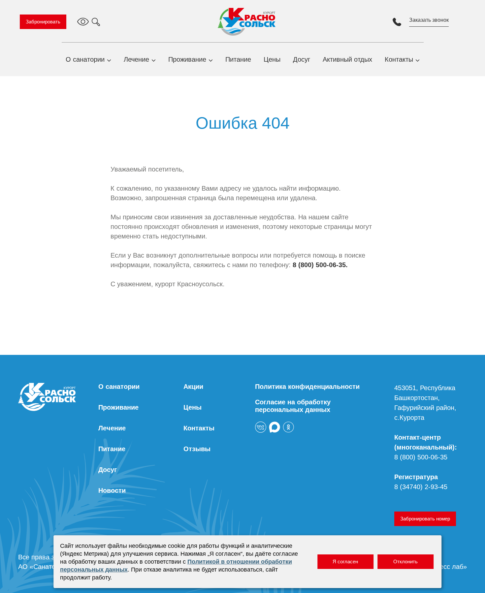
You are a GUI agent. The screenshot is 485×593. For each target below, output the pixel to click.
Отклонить (405, 561)
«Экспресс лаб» (442, 566)
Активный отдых (347, 59)
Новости (112, 490)
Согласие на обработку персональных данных (293, 405)
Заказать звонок (429, 20)
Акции (193, 386)
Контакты (399, 59)
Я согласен (345, 561)
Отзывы (196, 449)
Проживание (187, 59)
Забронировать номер (425, 518)
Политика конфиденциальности (307, 386)
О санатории (85, 59)
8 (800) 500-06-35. (320, 264)
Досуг (301, 59)
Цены (272, 59)
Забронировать (43, 21)
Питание (238, 59)
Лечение (136, 59)
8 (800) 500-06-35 (420, 457)
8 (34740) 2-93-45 (420, 486)
